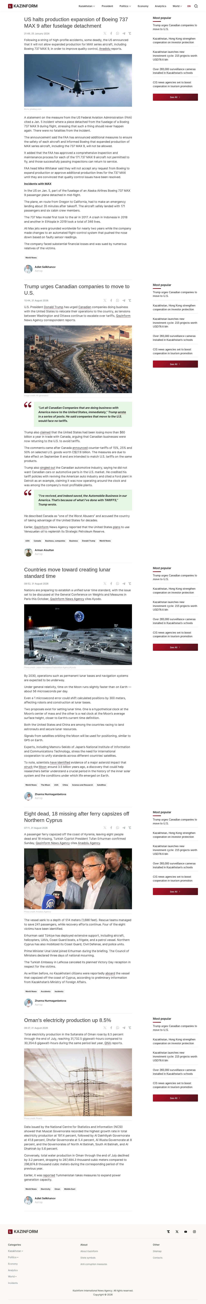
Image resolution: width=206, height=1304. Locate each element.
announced (80, 447)
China (65, 785)
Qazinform (123, 315)
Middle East (69, 1189)
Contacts (157, 1257)
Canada (37, 541)
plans (116, 527)
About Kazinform (89, 1251)
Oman (57, 1189)
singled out (47, 467)
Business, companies (55, 541)
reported (49, 1175)
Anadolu (105, 48)
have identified (60, 762)
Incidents (59, 991)
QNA (107, 1043)
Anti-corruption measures (93, 1264)
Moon (43, 766)
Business (73, 541)
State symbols (87, 1257)
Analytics (160, 6)
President (107, 6)
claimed (45, 432)
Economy (143, 6)
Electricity (45, 1189)
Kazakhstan (14, 1250)
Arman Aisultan (44, 550)
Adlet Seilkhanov (45, 267)
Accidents (46, 991)
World (11, 1276)
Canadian (84, 307)
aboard (110, 973)
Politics (12, 1257)
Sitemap (157, 1251)
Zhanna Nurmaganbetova (50, 794)
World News (31, 257)
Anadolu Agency (89, 843)
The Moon (45, 785)
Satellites (101, 785)
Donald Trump (53, 307)
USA (27, 541)
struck (28, 766)
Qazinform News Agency (67, 599)
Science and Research (82, 785)
